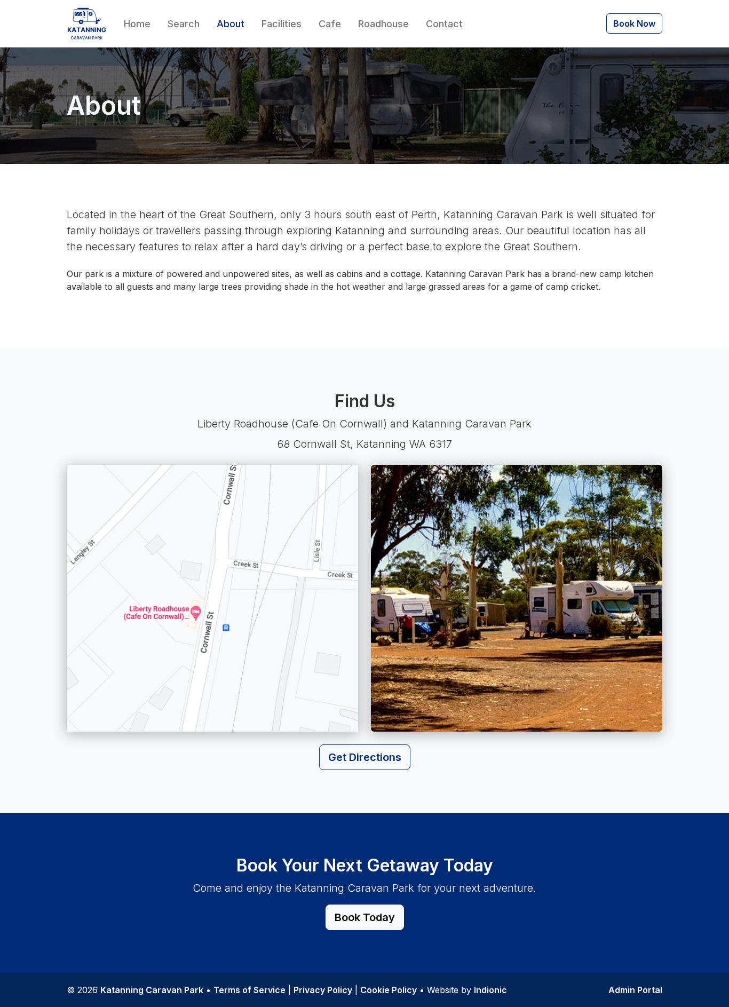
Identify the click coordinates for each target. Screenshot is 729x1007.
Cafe (330, 23)
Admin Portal (635, 990)
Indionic (490, 990)
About (230, 23)
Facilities (282, 23)
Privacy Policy (323, 990)
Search (184, 23)
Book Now (634, 23)
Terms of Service (249, 990)
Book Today (365, 917)
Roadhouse (383, 23)
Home (137, 23)
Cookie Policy (388, 990)
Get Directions (364, 757)
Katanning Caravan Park (151, 990)
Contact (444, 23)
